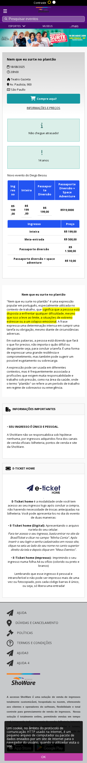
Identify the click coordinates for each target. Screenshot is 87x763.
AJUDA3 (22, 653)
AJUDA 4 (23, 663)
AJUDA (22, 613)
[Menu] (5, 11)
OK (43, 757)
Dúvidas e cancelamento (36, 623)
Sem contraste (54, 2)
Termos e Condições (34, 643)
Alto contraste (49, 2)
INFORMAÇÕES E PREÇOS (43, 108)
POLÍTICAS (25, 633)
